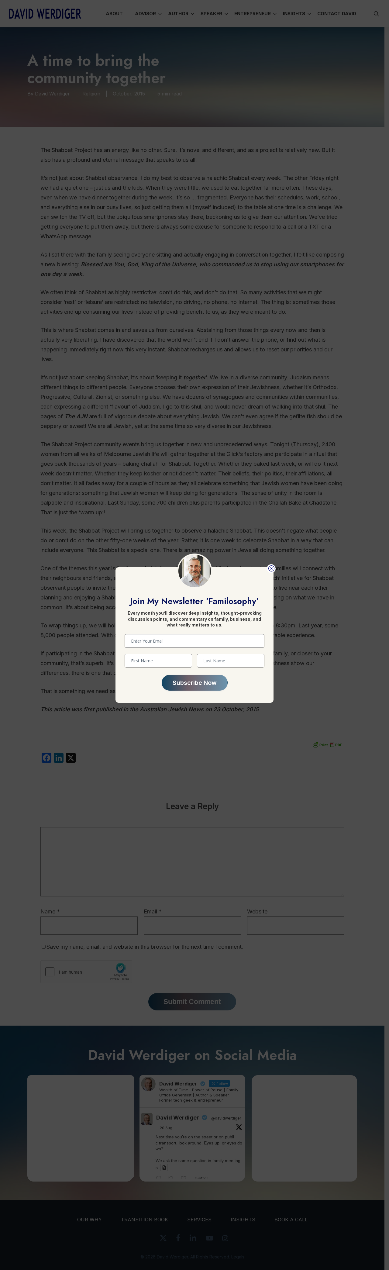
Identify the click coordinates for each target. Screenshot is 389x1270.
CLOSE (271, 568)
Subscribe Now (195, 682)
